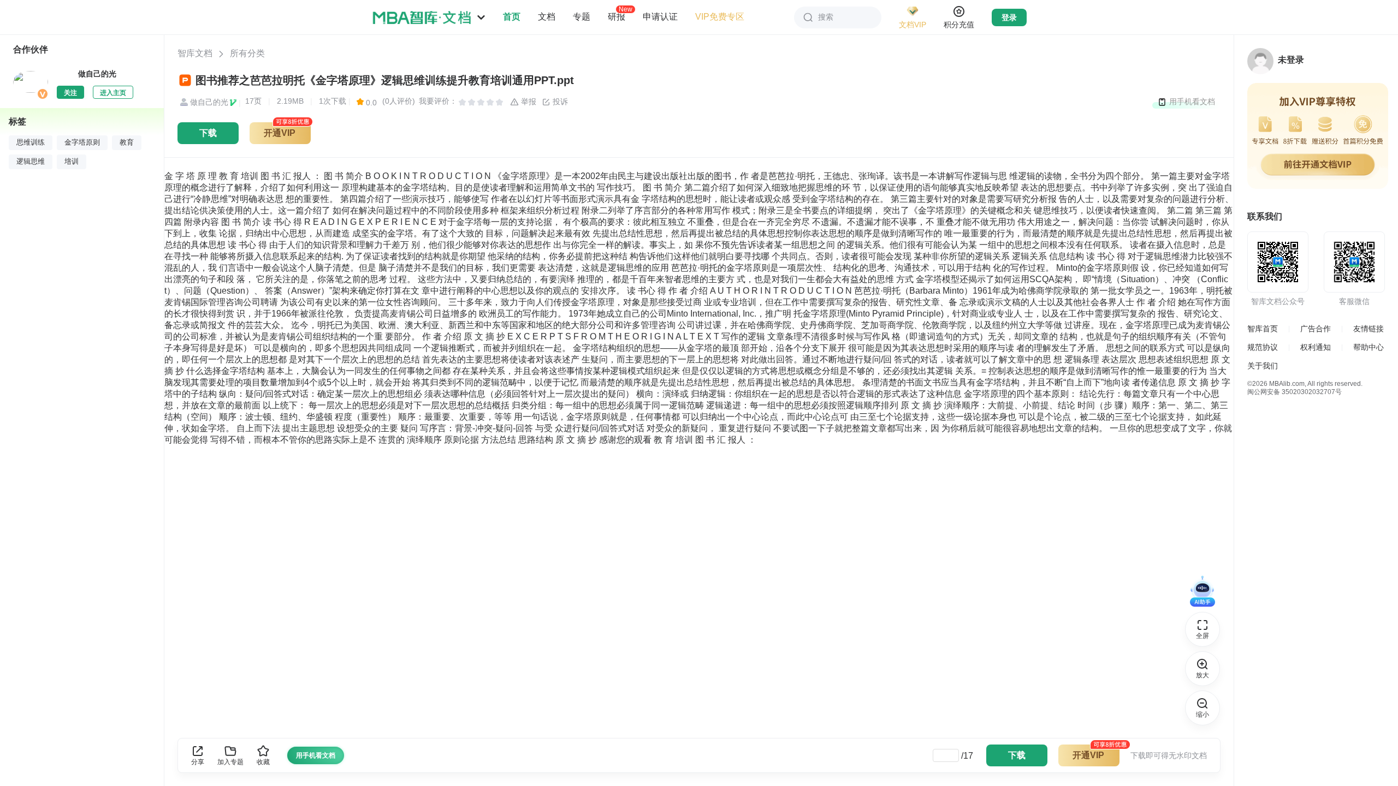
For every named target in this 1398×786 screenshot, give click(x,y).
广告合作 (1315, 328)
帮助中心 (1368, 347)
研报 (616, 16)
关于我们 (1262, 365)
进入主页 (113, 93)
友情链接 (1368, 328)
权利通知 (1315, 347)
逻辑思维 (30, 161)
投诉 (559, 101)
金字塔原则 (82, 142)
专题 (581, 16)
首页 (511, 16)
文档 (546, 16)
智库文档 (194, 53)
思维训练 (30, 142)
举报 (527, 101)
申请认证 (660, 16)
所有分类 (247, 53)
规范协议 (1262, 347)
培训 (71, 161)
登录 (1009, 17)
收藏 (263, 762)
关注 (70, 93)
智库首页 (1262, 328)
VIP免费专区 (719, 16)
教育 (127, 142)
